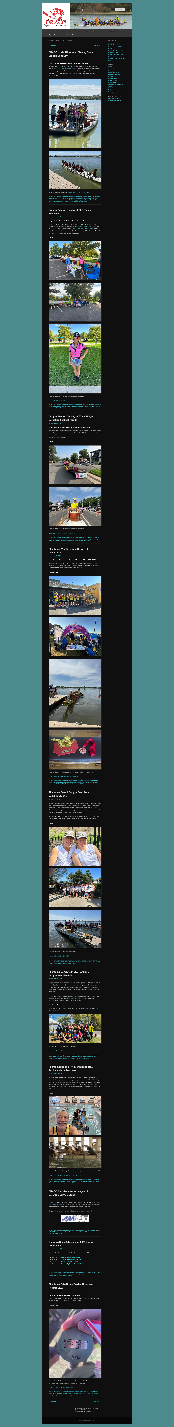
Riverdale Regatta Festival (69, 1262)
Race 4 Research (84, 226)
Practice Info (86, 31)
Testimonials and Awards (115, 90)
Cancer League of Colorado (85, 228)
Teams (95, 31)
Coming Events (112, 71)
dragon (50, 200)
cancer (73, 198)
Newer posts (98, 45)
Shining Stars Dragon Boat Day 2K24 (79, 192)
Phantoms (70, 1058)
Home (50, 31)
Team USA (66, 35)
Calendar (69, 31)
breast (69, 198)
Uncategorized (112, 92)
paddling (90, 1181)
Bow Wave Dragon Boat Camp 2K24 (59, 956)
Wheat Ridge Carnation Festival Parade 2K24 (62, 533)
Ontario (98, 961)
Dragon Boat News (66, 196)
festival (71, 200)
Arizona (55, 1056)
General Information (76, 196)
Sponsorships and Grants (88, 1230)
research (68, 408)
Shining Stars (60, 201)
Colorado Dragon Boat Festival (71, 1259)
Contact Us (75, 35)
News (62, 31)
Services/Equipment (112, 31)
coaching (65, 961)
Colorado (72, 782)
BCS (63, 198)
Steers (110, 86)
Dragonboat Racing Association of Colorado (89, 406)
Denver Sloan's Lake (87, 198)
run (72, 408)
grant (50, 1233)
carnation (73, 539)
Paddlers (110, 76)
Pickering (70, 963)
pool (65, 1183)
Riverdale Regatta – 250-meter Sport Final (61, 1387)
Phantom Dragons (87, 196)
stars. (82, 201)
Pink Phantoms (96, 196)
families (67, 200)
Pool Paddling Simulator (115, 100)
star (79, 201)
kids (75, 200)
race (55, 201)
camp (61, 961)
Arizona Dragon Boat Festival (70, 1257)
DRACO (95, 198)
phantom (82, 200)
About (56, 31)
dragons (62, 200)
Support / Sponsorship (55, 35)
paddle (78, 200)
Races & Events (53, 198)
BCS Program (57, 196)
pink (74, 1058)
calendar (62, 1274)
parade (76, 540)
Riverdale (65, 1275)
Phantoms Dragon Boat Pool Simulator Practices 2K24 (65, 1175)
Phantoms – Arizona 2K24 (56, 1051)
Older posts (52, 45)
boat (66, 198)
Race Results (55, 1010)
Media (122, 31)
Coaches (101, 31)
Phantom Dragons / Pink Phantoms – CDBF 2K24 (63, 776)
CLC (60, 406)
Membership (77, 31)
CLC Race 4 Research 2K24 (57, 400)
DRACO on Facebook (114, 98)
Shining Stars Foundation (63, 68)
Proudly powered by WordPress (87, 1420)
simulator (72, 1183)
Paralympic (96, 1181)
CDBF (67, 782)
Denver (84, 782)
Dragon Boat (56, 200)
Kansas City (92, 1274)
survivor (86, 201)
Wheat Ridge (87, 540)
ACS (50, 1232)
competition (78, 198)
